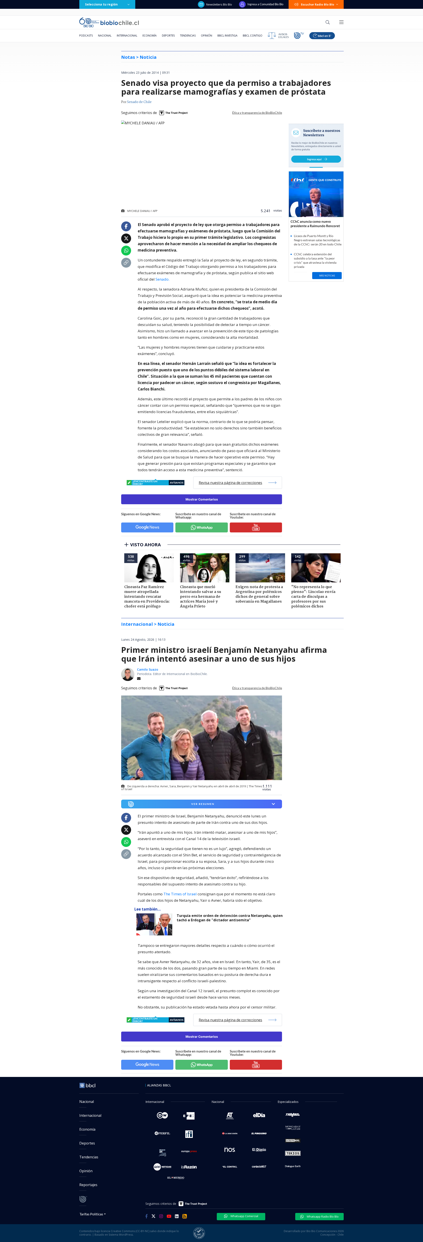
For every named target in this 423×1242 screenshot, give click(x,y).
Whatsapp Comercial (244, 1216)
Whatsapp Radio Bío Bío (322, 1216)
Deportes (168, 35)
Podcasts (86, 35)
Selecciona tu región (101, 4)
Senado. (162, 279)
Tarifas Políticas (91, 1214)
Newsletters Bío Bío (219, 4)
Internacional (127, 35)
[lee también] (155, 924)
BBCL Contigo (252, 35)
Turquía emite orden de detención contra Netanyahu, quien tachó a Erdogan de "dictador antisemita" (230, 917)
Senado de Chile (139, 102)
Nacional (104, 35)
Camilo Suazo (147, 669)
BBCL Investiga (227, 35)
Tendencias (188, 35)
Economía (150, 35)
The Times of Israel (180, 893)
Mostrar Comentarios (202, 499)
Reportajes (88, 1184)
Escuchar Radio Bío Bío (317, 4)
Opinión (206, 35)
